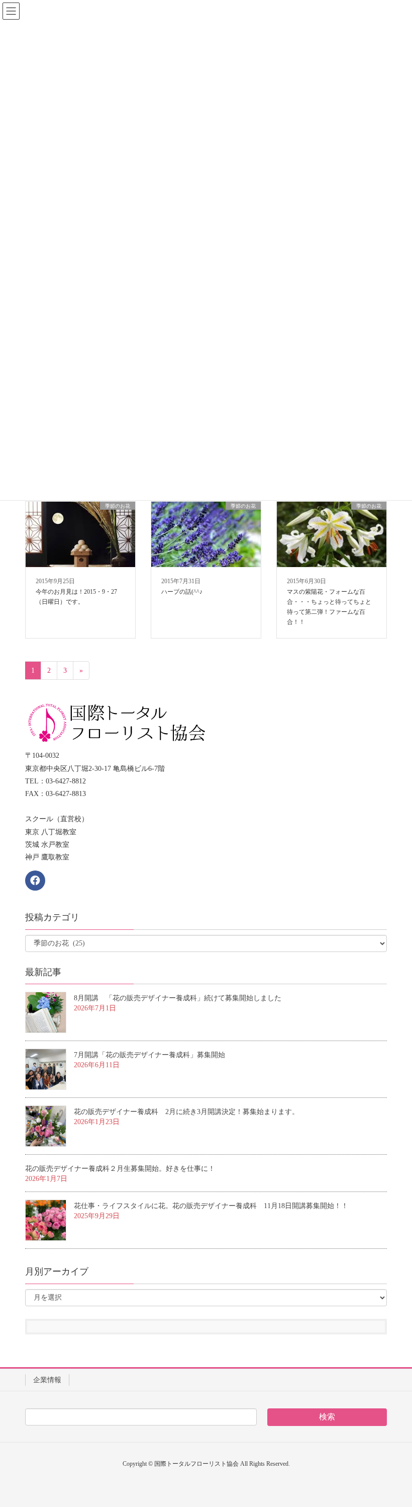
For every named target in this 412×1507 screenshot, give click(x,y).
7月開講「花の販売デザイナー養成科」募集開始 (149, 1055)
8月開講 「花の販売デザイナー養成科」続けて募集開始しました (177, 998)
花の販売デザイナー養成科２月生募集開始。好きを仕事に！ (120, 1168)
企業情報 (47, 1380)
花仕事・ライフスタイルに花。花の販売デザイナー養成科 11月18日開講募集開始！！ (211, 1206)
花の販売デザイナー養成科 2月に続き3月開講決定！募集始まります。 (186, 1112)
